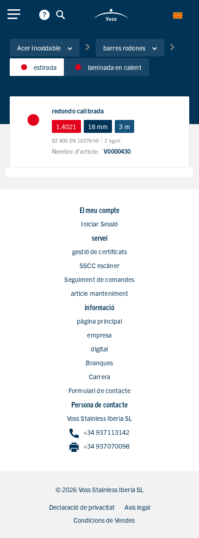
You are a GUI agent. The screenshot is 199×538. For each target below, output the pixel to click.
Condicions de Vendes (104, 520)
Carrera (99, 376)
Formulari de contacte (99, 390)
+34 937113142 (106, 432)
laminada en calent (115, 67)
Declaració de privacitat (82, 507)
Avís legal (137, 507)
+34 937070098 (106, 446)
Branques (99, 362)
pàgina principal (99, 321)
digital (99, 348)
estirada (45, 67)
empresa (99, 335)
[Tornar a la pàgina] (111, 15)
